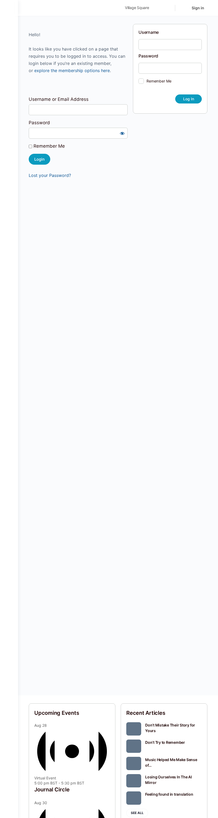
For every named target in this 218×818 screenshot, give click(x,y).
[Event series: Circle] (87, 783)
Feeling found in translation (169, 794)
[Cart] (182, 8)
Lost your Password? (50, 175)
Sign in (198, 8)
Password (39, 122)
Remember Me (48, 146)
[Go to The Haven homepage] (66, 7)
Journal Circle (52, 789)
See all (137, 813)
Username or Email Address (59, 99)
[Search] (167, 8)
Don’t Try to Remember (165, 742)
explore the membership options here (72, 70)
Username (149, 32)
